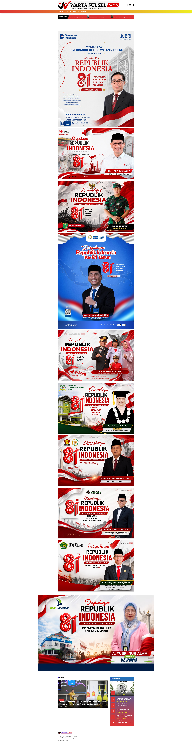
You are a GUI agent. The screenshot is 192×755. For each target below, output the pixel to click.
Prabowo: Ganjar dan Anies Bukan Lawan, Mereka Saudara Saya (123, 704)
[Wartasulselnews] (88, 5)
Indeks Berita (81, 750)
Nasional (61, 699)
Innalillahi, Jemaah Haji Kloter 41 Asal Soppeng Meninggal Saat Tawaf (124, 698)
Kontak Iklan (90, 750)
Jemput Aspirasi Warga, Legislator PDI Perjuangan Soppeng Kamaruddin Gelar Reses (95, 16)
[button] (130, 5)
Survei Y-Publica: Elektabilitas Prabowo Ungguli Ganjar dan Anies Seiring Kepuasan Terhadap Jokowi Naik (124, 716)
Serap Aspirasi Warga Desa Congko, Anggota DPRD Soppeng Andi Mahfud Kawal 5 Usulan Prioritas (70, 16)
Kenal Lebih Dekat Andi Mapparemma (122, 710)
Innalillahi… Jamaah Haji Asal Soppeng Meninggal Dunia (124, 721)
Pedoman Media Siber (64, 750)
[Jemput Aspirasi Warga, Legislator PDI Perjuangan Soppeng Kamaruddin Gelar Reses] (84, 16)
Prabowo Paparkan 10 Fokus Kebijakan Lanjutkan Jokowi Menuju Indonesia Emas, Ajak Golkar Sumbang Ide (82, 703)
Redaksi (74, 750)
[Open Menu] (133, 5)
